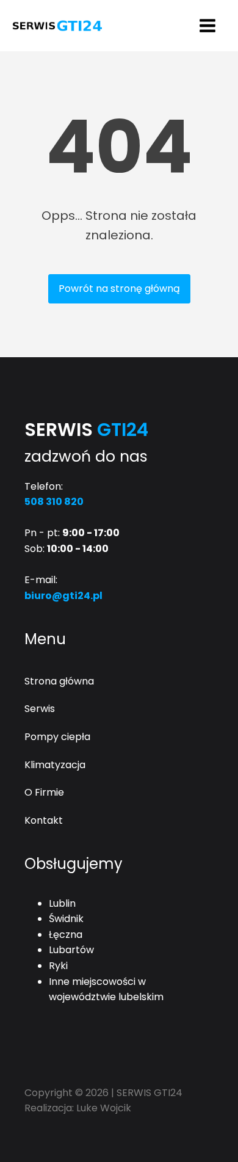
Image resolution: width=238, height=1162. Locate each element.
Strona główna (59, 681)
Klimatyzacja (54, 765)
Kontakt (43, 820)
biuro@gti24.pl (63, 596)
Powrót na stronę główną (119, 288)
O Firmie (44, 792)
